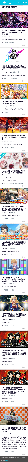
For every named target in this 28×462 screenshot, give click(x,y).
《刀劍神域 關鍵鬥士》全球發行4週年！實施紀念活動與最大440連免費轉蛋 (14, 137)
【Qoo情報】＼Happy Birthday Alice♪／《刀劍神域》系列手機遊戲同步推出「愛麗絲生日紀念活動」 (14, 315)
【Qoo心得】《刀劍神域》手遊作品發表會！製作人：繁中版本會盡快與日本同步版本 (14, 429)
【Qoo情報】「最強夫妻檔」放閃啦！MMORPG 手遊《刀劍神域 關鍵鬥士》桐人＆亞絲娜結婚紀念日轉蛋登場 (14, 208)
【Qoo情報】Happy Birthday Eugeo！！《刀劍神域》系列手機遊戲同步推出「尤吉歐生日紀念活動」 (13, 279)
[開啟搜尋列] (18, 3)
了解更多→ (7, 460)
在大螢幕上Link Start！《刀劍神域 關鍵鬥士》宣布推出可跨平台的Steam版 (13, 32)
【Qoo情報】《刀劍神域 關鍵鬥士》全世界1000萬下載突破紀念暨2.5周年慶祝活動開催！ (14, 244)
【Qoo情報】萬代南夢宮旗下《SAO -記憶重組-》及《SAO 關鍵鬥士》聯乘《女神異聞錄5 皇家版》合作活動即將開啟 (14, 353)
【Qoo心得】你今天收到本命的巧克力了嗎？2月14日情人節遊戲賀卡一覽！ (13, 172)
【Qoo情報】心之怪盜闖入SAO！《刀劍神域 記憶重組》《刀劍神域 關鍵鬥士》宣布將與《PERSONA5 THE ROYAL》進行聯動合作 (14, 390)
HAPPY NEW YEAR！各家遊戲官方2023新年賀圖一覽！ (13, 102)
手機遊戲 (6, 42)
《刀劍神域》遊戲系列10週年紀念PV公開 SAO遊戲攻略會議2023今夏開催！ (14, 67)
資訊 (5, 78)
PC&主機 (11, 42)
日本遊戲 (11, 147)
